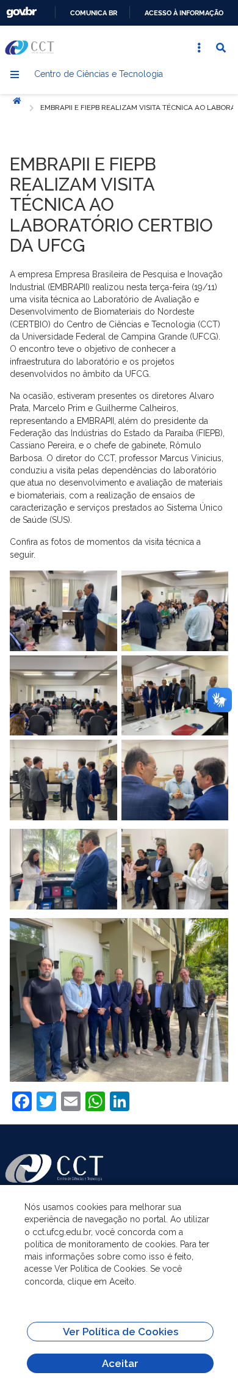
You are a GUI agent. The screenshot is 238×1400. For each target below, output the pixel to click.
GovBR (21, 12)
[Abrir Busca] (221, 47)
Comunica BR (93, 13)
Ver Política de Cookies (120, 1331)
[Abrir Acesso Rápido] (199, 47)
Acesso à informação (184, 13)
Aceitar (120, 1363)
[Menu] (14, 74)
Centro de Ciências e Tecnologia (98, 74)
